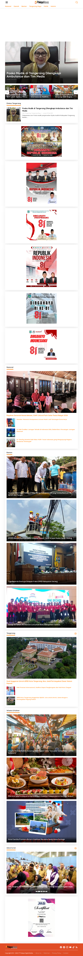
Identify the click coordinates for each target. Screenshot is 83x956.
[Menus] (6, 2)
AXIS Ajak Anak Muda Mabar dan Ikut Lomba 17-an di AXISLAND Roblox (65, 96)
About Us (38, 953)
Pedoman (47, 953)
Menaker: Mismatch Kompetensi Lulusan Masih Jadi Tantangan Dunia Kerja (42, 419)
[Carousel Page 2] (39, 891)
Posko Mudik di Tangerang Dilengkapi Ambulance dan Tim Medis (34, 74)
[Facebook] (61, 947)
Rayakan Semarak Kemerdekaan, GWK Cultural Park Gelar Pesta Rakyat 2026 (37, 415)
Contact (65, 953)
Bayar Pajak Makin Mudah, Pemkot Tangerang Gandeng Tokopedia (34, 889)
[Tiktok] (73, 947)
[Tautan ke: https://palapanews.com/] (75, 633)
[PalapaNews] (42, 2)
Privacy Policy (56, 953)
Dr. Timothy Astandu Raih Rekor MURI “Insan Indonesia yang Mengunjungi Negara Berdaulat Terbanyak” (44, 440)
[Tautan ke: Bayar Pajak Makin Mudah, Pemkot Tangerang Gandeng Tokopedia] (41, 872)
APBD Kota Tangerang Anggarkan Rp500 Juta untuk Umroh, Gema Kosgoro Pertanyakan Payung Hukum (42, 698)
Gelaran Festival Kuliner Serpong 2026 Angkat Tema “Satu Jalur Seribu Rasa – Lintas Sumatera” (40, 96)
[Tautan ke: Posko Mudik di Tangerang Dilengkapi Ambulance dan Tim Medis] (41, 62)
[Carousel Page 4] (44, 891)
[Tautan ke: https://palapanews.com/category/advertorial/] (75, 848)
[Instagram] (67, 947)
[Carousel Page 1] (37, 891)
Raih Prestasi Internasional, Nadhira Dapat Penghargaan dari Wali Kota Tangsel (16, 96)
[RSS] (76, 947)
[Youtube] (70, 947)
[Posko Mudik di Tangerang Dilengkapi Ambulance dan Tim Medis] (27, 117)
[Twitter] (64, 947)
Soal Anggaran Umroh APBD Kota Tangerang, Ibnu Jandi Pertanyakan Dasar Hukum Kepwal (39, 682)
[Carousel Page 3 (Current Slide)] (41, 891)
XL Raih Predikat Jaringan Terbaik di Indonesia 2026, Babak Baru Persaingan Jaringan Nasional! (46, 430)
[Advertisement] (41, 24)
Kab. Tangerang (26, 113)
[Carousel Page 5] (46, 891)
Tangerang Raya (36, 113)
